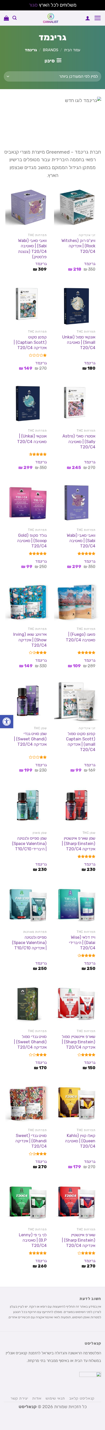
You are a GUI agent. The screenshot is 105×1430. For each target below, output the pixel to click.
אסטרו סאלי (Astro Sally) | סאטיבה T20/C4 (78, 441)
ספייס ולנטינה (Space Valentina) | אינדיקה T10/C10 (29, 942)
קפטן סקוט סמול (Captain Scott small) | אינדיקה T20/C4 (80, 741)
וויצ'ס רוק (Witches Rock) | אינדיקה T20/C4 (78, 246)
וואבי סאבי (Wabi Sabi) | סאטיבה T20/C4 (81, 540)
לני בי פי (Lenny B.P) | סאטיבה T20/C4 (33, 1240)
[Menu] (97, 18)
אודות (37, 1398)
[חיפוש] (14, 18)
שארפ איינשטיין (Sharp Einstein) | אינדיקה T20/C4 (78, 1240)
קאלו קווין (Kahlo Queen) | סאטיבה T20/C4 (80, 1141)
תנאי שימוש (55, 1398)
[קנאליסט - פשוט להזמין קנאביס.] (50, 18)
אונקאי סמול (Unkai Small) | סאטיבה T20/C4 (78, 342)
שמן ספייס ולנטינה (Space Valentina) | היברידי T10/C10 (29, 843)
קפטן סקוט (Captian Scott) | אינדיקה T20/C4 (30, 342)
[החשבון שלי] (87, 18)
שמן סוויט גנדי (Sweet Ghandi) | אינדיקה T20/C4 (30, 739)
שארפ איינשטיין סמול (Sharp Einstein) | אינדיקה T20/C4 (78, 1042)
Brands (50, 50)
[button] (6, 721)
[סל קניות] (6, 18)
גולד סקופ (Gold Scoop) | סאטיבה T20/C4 (32, 540)
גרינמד (89, 263)
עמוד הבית (72, 50)
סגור (33, 5)
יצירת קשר (19, 1398)
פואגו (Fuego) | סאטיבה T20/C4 (80, 637)
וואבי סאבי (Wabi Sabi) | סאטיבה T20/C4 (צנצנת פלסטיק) (32, 248)
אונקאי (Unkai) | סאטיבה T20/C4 (32, 439)
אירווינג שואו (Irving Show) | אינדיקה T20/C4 (30, 639)
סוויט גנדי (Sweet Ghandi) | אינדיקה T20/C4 (31, 1141)
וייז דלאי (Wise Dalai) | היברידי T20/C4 (82, 942)
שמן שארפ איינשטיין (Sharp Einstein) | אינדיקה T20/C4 (78, 843)
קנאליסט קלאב (82, 1398)
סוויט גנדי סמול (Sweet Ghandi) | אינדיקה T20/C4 (30, 1042)
